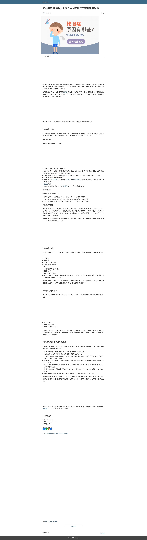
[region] (73, 69)
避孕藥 (68, 179)
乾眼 (46, 521)
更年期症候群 (77, 179)
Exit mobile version (73, 538)
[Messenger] (45, 430)
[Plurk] (49, 430)
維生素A (46, 184)
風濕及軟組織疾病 (63, 433)
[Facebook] (43, 430)
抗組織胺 (54, 179)
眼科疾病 (56, 433)
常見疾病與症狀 (49, 433)
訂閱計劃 (45, 409)
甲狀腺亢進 (65, 186)
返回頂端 (102, 533)
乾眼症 (50, 521)
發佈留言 (73, 526)
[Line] (47, 430)
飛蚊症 (65, 92)
